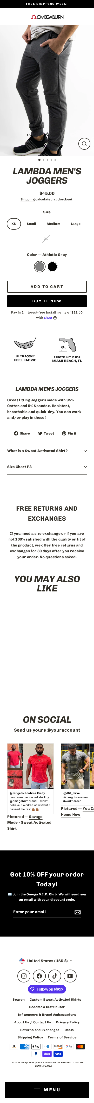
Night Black (52, 266)
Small (31, 224)
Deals (69, 1030)
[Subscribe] (77, 912)
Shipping (27, 199)
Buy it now (47, 301)
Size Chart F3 (19, 467)
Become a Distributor (47, 1007)
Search (19, 999)
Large (76, 224)
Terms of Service (62, 1037)
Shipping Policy (30, 1037)
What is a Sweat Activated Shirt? (37, 451)
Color (47, 255)
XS (14, 224)
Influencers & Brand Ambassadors (47, 1014)
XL (46, 239)
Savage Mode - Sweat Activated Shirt (29, 823)
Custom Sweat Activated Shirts (55, 999)
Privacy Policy (68, 1022)
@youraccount (63, 730)
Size (47, 212)
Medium (53, 224)
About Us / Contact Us (32, 1022)
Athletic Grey (39, 266)
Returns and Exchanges (40, 1030)
